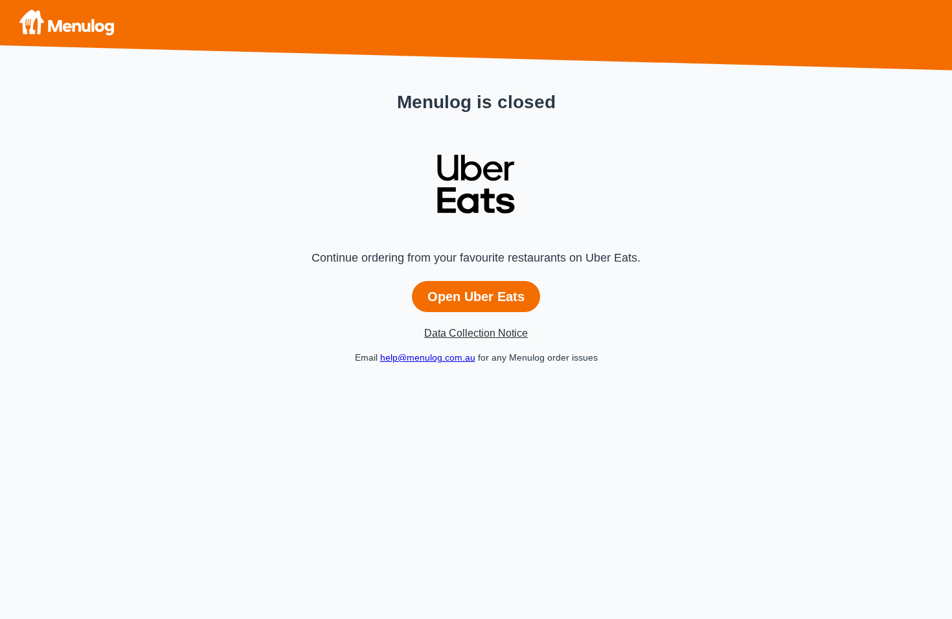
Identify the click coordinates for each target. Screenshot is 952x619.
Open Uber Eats (476, 296)
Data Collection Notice (476, 333)
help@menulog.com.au (427, 357)
